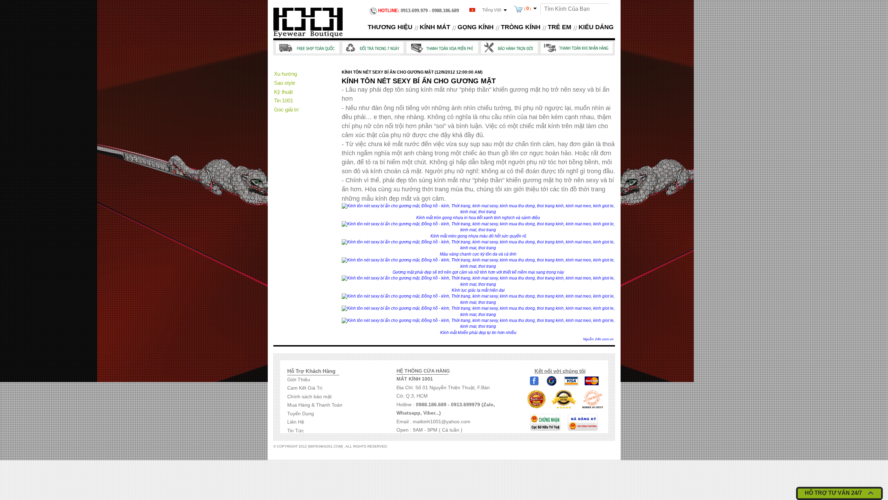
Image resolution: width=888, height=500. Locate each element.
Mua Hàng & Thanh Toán (314, 405)
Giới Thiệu (298, 379)
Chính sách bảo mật (309, 396)
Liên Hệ (295, 422)
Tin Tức (295, 430)
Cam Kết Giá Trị (304, 388)
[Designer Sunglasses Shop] (308, 21)
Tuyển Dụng (300, 413)
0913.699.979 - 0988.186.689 (418, 10)
